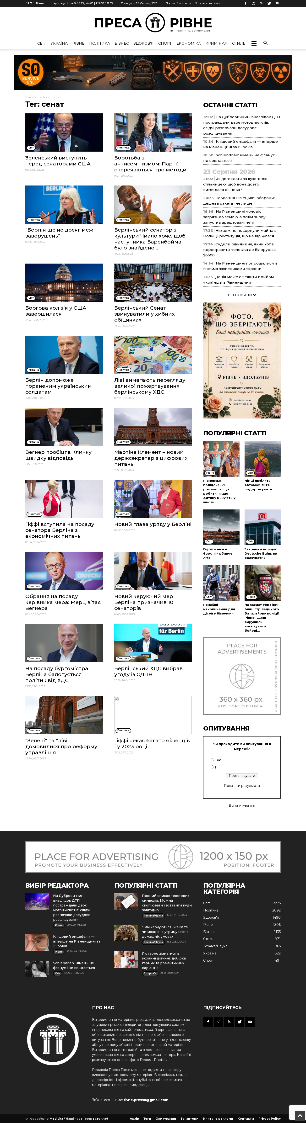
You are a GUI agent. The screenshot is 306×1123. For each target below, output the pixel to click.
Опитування (166, 1118)
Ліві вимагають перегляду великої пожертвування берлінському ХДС (149, 386)
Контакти (246, 1118)
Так (218, 760)
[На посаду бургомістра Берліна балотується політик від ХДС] (64, 643)
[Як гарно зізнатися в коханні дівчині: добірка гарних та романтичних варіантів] (126, 959)
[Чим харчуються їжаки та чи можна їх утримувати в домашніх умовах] (126, 933)
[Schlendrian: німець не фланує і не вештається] (37, 969)
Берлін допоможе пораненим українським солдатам (58, 386)
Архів (134, 1118)
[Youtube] (277, 3)
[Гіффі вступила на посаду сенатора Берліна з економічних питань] (64, 499)
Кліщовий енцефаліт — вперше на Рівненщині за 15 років (76, 941)
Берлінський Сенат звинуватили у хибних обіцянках (144, 314)
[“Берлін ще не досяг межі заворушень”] (64, 204)
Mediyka (56, 1118)
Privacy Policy (269, 1118)
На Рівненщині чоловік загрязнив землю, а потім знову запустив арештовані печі (234, 217)
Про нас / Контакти (178, 3)
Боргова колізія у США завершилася (55, 311)
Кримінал (216, 43)
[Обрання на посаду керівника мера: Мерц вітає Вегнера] (64, 571)
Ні (217, 767)
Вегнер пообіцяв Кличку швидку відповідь (58, 455)
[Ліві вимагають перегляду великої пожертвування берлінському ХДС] (153, 355)
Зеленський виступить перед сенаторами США (58, 161)
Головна (31, 97)
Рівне (78, 43)
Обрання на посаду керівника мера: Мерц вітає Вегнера (63, 602)
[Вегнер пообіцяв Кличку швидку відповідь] (64, 427)
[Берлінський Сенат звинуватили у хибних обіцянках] (153, 283)
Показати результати (242, 786)
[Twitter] (269, 3)
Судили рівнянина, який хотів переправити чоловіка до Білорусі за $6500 (239, 249)
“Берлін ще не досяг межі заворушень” (60, 233)
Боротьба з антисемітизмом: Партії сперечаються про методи (150, 164)
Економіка (188, 43)
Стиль (239, 43)
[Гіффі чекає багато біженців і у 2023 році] (153, 715)
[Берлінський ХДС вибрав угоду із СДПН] (153, 643)
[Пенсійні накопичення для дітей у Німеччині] (221, 583)
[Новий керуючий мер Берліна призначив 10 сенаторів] (153, 571)
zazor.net (100, 1118)
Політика (99, 43)
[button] (254, 43)
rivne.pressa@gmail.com (146, 1100)
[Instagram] (253, 3)
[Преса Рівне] (153, 22)
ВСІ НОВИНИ (240, 295)
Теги (46, 97)
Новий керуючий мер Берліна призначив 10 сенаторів (143, 602)
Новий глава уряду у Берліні (152, 524)
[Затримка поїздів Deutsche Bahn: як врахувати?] (263, 527)
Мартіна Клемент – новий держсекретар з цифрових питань (151, 458)
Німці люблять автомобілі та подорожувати (258, 485)
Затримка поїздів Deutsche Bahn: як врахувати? (261, 553)
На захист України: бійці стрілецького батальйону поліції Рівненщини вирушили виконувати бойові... (262, 617)
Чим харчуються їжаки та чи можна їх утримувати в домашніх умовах (165, 932)
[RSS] (261, 3)
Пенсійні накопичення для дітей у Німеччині (219, 609)
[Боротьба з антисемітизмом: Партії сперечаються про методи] (153, 132)
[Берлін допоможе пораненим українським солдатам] (64, 355)
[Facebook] (245, 3)
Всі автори (189, 1118)
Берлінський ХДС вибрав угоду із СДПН (148, 671)
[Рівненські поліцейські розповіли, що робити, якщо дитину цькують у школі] (221, 459)
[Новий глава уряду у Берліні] (153, 499)
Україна (59, 43)
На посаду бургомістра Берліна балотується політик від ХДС (56, 674)
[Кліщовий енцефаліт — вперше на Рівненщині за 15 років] (37, 942)
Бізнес (122, 43)
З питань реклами (207, 3)
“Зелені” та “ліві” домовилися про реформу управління (61, 746)
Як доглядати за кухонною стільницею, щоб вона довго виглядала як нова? (235, 184)
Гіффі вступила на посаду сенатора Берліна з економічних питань (59, 530)
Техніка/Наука (215, 946)
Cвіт (41, 43)
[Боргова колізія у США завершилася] (64, 283)
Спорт (165, 43)
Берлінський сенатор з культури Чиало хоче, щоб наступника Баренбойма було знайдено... (150, 239)
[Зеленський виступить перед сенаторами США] (64, 132)
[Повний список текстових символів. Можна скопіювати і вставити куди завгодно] (126, 901)
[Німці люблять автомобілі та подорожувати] (263, 459)
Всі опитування (242, 805)
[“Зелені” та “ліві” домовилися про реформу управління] (64, 715)
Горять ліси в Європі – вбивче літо (217, 553)
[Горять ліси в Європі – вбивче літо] (221, 527)
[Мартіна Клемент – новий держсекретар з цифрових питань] (153, 427)
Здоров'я (143, 43)
